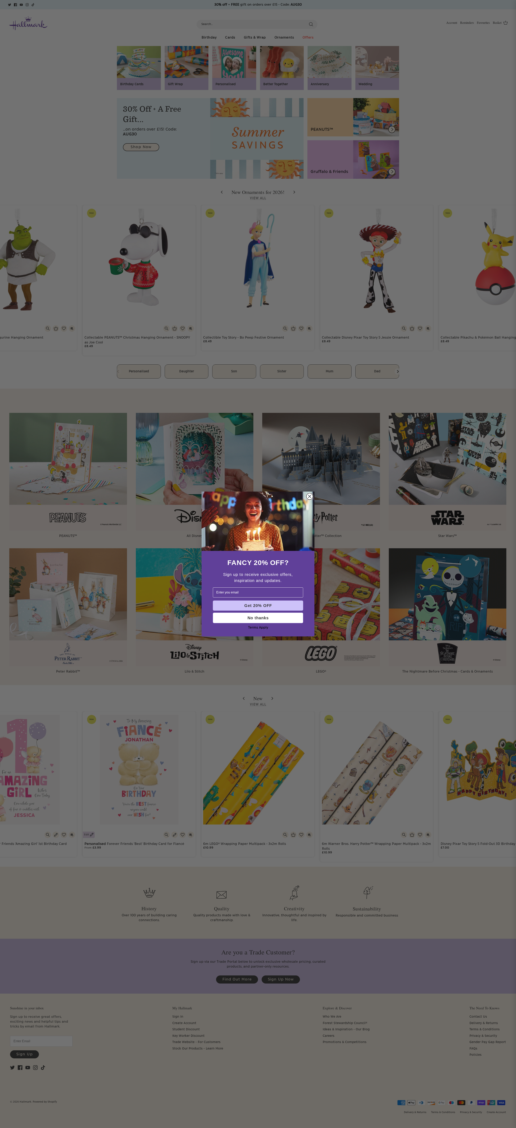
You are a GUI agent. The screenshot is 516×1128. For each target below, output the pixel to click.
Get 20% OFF (258, 605)
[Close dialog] (309, 496)
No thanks (258, 618)
